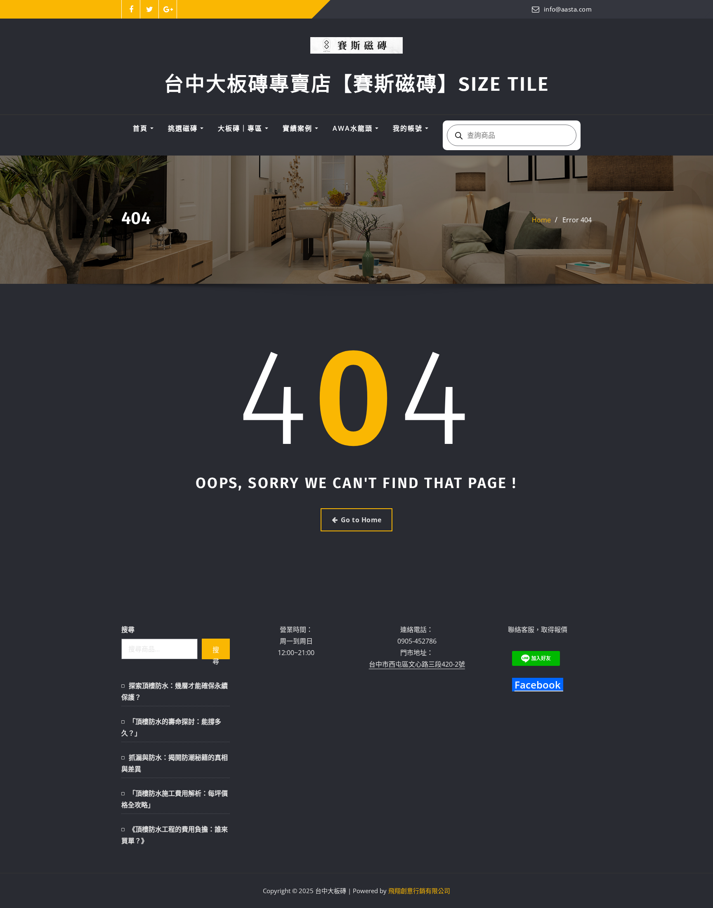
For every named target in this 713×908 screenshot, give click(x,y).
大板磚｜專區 (241, 128)
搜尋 (128, 629)
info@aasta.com (568, 9)
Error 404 (577, 219)
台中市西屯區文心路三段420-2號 (417, 664)
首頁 (141, 128)
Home (541, 219)
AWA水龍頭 (354, 128)
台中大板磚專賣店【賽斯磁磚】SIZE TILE (356, 84)
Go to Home (361, 519)
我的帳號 (409, 128)
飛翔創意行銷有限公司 (419, 891)
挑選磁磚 (184, 128)
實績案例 (299, 128)
